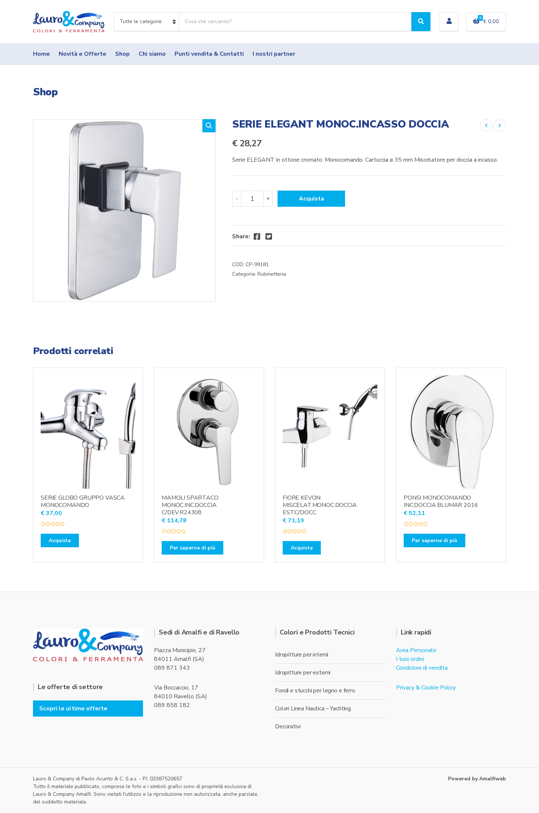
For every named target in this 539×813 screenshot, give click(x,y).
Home (41, 54)
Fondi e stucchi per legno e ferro (315, 691)
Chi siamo (152, 54)
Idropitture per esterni (302, 673)
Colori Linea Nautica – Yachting (313, 709)
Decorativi (287, 726)
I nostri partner (274, 54)
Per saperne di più (192, 547)
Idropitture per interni (301, 655)
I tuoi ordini (410, 659)
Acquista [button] (60, 540)
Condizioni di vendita (422, 668)
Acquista (311, 199)
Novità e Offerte (82, 54)
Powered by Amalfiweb (477, 778)
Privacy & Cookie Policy (426, 688)
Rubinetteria (271, 274)
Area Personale (416, 650)
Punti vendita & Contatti (209, 54)
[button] (209, 125)
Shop (122, 54)
